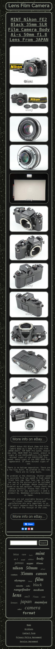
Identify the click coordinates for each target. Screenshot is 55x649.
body (40, 558)
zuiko (28, 586)
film (39, 579)
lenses (14, 602)
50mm (32, 567)
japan (26, 601)
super (30, 563)
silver (43, 569)
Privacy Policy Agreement (29, 637)
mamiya (41, 602)
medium (38, 589)
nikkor (31, 559)
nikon (18, 568)
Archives (29, 629)
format (28, 613)
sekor (20, 609)
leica (16, 554)
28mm (30, 581)
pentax (19, 563)
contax (14, 574)
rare (24, 554)
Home (29, 625)
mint (40, 553)
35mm (27, 573)
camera (32, 607)
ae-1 (16, 559)
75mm (35, 597)
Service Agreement (29, 641)
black (37, 585)
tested (23, 560)
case (43, 597)
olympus (19, 580)
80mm (39, 563)
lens (17, 595)
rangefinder (22, 589)
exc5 (27, 596)
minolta (19, 586)
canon (41, 573)
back (31, 555)
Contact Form (28, 633)
